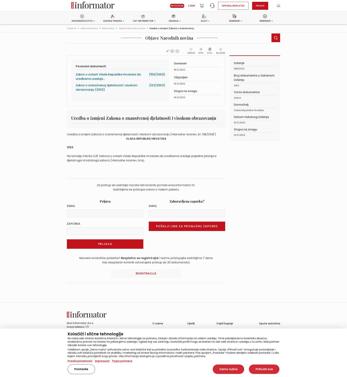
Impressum (102, 361)
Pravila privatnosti (80, 361)
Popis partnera (122, 361)
